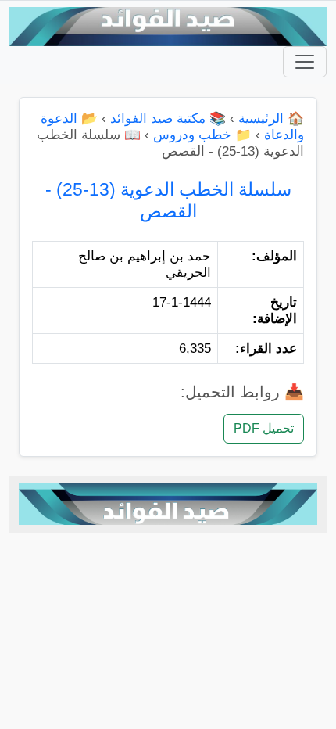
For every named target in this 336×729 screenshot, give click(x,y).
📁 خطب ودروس (202, 134)
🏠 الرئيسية (271, 118)
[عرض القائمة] (305, 61)
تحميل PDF (264, 428)
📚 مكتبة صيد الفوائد (168, 118)
